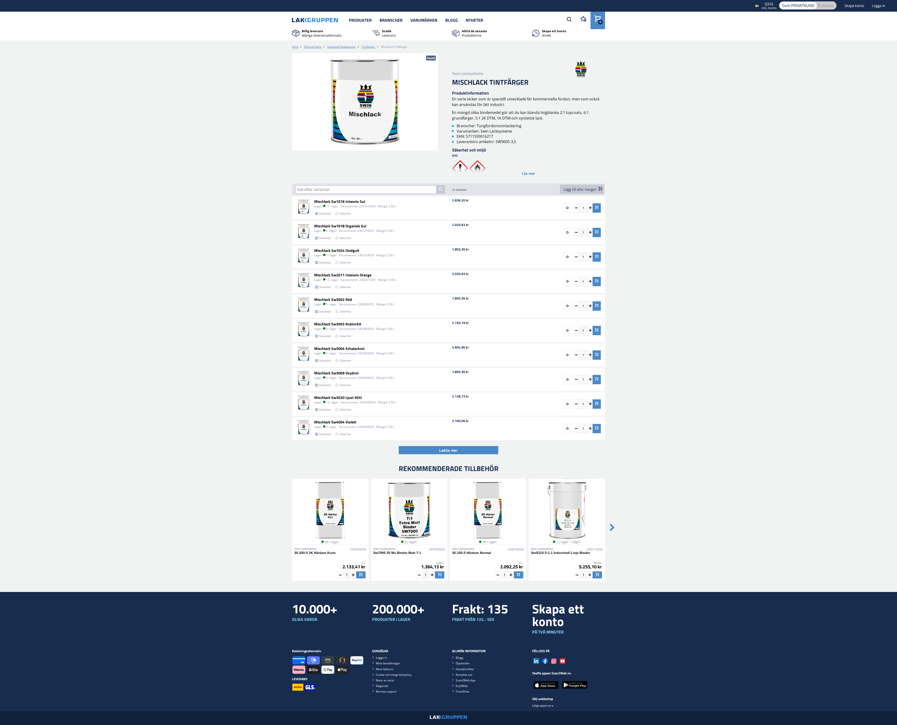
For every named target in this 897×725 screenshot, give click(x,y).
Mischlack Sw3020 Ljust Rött (338, 397)
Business (825, 5)
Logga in (381, 658)
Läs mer (528, 173)
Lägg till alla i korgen (580, 189)
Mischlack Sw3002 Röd (333, 299)
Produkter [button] (360, 20)
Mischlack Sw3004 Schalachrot (339, 348)
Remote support (386, 691)
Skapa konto (854, 5)
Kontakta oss (464, 675)
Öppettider (463, 663)
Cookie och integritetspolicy (394, 675)
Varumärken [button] (423, 20)
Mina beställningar (388, 663)
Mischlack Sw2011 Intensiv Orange (342, 275)
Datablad (325, 213)
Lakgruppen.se (541, 705)
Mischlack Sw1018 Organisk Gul (340, 226)
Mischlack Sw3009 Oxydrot (336, 373)
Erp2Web (462, 686)
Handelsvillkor (465, 669)
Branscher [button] (391, 20)
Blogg (451, 20)
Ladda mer (448, 450)
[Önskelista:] (583, 20)
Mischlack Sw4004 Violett (335, 422)
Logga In (878, 5)
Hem (295, 47)
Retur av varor (385, 680)
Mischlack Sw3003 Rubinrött (337, 324)
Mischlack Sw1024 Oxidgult (336, 250)
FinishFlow (462, 691)
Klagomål (382, 686)
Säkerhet (345, 213)
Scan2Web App (465, 680)
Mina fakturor (385, 669)
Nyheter (474, 20)
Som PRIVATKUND (798, 5)
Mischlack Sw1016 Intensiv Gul (339, 201)
